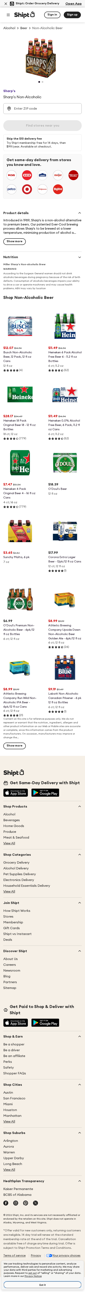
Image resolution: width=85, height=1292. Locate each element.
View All (9, 843)
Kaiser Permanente (18, 1189)
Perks (7, 1061)
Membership (13, 922)
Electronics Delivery (18, 880)
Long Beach (12, 1164)
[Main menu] (8, 15)
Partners (10, 982)
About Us (10, 959)
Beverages (11, 820)
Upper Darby (13, 1158)
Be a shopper (13, 1044)
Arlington (10, 1140)
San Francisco (14, 1098)
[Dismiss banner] (5, 3)
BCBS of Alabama (17, 1194)
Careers (9, 964)
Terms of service (14, 1255)
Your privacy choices (66, 1255)
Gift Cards (11, 928)
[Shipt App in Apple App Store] (15, 793)
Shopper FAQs (14, 1073)
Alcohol (9, 814)
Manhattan (12, 1115)
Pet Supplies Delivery (19, 874)
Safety (8, 1067)
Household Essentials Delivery (26, 885)
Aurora (8, 1146)
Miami (8, 1104)
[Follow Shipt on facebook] (5, 1203)
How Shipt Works (16, 910)
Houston (10, 1110)
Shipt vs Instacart (17, 934)
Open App (73, 3)
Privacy (36, 1255)
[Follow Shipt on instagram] (15, 1203)
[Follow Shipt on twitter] (35, 1203)
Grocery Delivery (16, 862)
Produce (9, 831)
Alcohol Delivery (16, 868)
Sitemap (9, 988)
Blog (6, 976)
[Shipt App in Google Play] (45, 793)
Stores (8, 916)
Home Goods (13, 826)
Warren (9, 1152)
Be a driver (11, 1050)
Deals (7, 939)
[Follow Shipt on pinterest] (25, 1203)
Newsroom (11, 970)
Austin (8, 1092)
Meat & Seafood (16, 837)
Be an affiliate (14, 1056)
